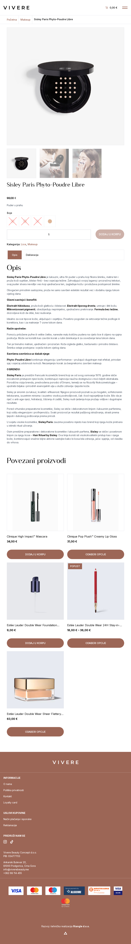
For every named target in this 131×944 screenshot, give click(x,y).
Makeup (25, 19)
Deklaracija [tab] (32, 254)
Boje (9, 212)
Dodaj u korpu (110, 234)
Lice (23, 244)
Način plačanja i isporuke (17, 819)
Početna (12, 19)
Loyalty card (10, 802)
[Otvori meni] (125, 7)
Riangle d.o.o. (81, 926)
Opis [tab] (14, 254)
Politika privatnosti (13, 790)
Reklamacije (10, 825)
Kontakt (7, 796)
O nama (7, 784)
